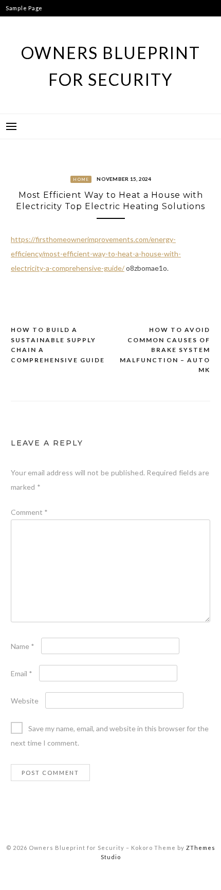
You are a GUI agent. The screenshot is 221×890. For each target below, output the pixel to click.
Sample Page (24, 8)
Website (25, 700)
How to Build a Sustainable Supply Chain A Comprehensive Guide (58, 345)
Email (21, 673)
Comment (29, 512)
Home (81, 179)
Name (22, 646)
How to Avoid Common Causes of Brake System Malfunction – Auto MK (165, 350)
